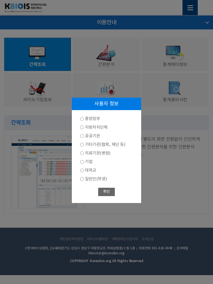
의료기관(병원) (97, 153)
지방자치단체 (96, 127)
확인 (106, 192)
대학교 (90, 170)
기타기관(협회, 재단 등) (105, 144)
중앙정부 (92, 118)
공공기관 (92, 136)
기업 (88, 161)
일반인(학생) (95, 179)
